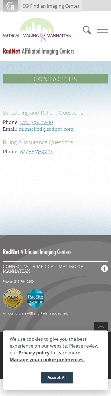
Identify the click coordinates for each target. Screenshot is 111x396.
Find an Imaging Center (55, 6)
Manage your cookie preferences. (47, 359)
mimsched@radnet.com (45, 129)
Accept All (57, 377)
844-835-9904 (36, 152)
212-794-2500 (36, 122)
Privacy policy (34, 353)
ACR (30, 313)
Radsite (45, 313)
